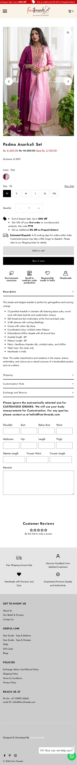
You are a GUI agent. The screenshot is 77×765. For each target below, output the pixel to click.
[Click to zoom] (68, 33)
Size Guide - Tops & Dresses (17, 640)
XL (45, 193)
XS (7, 193)
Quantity (7, 208)
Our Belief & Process (13, 615)
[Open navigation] (14, 11)
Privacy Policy (9, 682)
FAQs (5, 644)
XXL (54, 193)
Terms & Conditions (12, 678)
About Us (7, 610)
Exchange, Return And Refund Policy (21, 669)
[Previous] (9, 81)
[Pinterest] (9, 755)
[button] (38, 291)
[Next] (68, 81)
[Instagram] (15, 755)
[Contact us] (72, 756)
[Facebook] (4, 755)
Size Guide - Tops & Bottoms (17, 635)
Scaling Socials (37, 737)
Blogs (5, 653)
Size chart (69, 186)
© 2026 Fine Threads (13, 761)
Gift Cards (8, 648)
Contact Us (8, 619)
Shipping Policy (10, 673)
